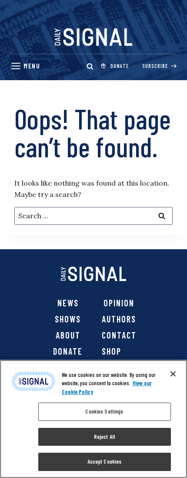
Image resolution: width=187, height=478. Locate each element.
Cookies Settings (104, 411)
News (68, 303)
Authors (119, 319)
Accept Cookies (104, 461)
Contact (119, 335)
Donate (68, 351)
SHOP (111, 351)
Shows (68, 319)
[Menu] (25, 66)
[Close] (173, 373)
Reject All (104, 436)
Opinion (119, 303)
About (68, 335)
